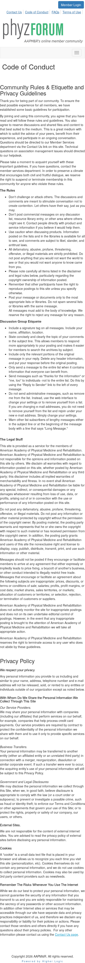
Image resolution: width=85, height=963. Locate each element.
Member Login (71, 5)
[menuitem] (15, 11)
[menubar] (45, 11)
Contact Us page (66, 934)
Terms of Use (72, 12)
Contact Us (14, 12)
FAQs (55, 12)
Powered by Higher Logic (42, 961)
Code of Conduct (36, 12)
